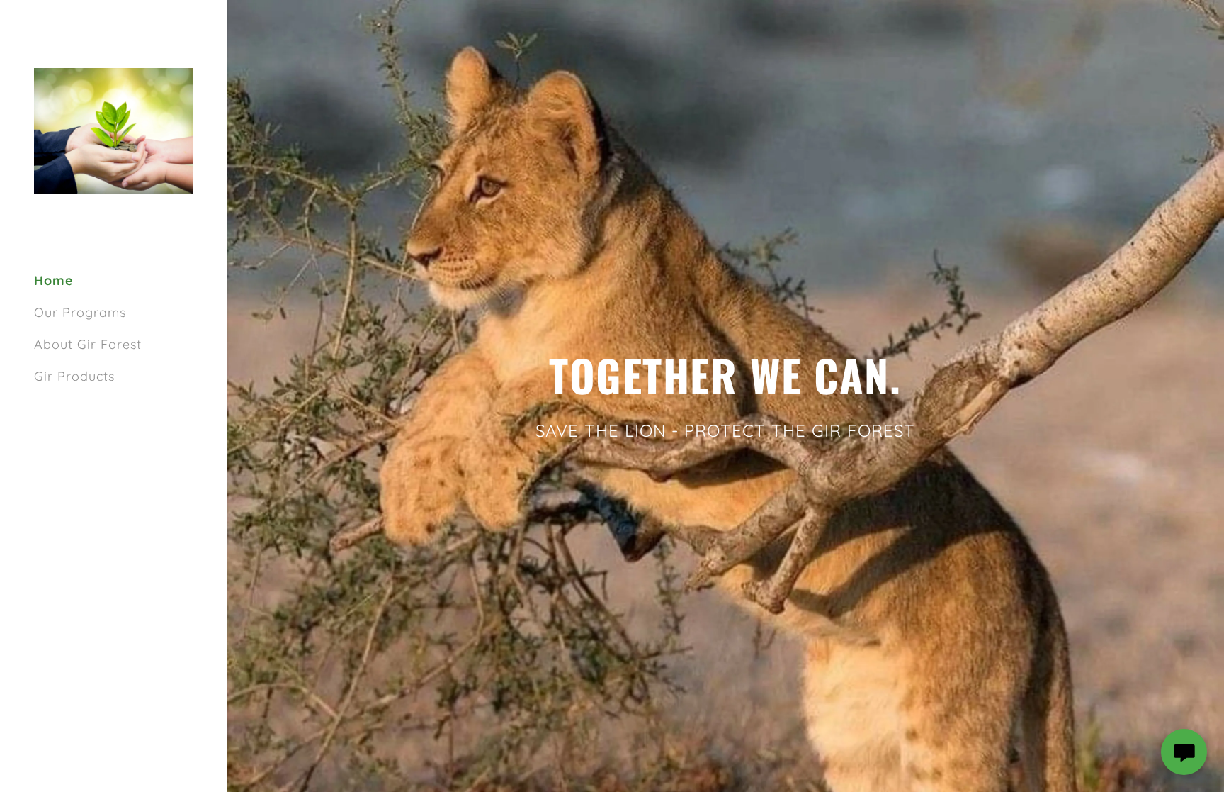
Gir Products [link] (74, 376)
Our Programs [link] (80, 312)
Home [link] (54, 280)
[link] (113, 129)
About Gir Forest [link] (88, 344)
